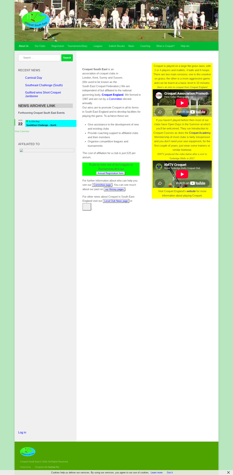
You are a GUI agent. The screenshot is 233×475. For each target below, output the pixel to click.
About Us (24, 46)
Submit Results (117, 46)
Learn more (157, 472)
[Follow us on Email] (207, 453)
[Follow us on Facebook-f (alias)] (200, 453)
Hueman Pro (53, 467)
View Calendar (22, 131)
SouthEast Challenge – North (41, 125)
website (191, 191)
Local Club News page (116, 201)
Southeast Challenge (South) (44, 85)
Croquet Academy (199, 132)
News (131, 46)
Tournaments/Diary (77, 46)
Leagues (98, 46)
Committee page (102, 185)
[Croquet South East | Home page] (36, 20)
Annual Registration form (111, 173)
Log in (22, 432)
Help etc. (185, 46)
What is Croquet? (165, 46)
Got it (170, 472)
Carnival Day (33, 77)
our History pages (114, 189)
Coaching (145, 46)
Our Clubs (40, 46)
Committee (115, 99)
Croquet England (112, 94)
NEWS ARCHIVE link (36, 106)
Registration (58, 46)
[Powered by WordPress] (32, 467)
